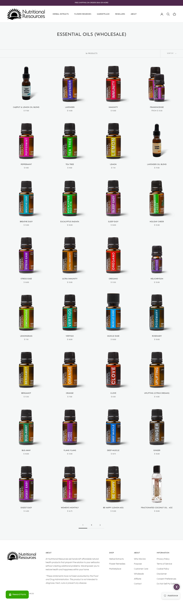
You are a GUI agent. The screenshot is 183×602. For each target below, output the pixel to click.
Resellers (120, 14)
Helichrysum (157, 279)
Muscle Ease (113, 336)
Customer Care (141, 569)
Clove (113, 393)
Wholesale (139, 574)
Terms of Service (164, 564)
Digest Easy (26, 508)
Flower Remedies (82, 14)
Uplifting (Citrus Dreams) (156, 393)
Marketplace (103, 14)
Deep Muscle (113, 450)
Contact (138, 584)
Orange (69, 393)
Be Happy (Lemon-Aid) (113, 508)
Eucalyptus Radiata (69, 222)
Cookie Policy (163, 569)
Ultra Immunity (69, 279)
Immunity (113, 107)
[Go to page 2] (100, 525)
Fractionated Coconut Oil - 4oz (157, 508)
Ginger (156, 450)
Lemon (113, 164)
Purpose (138, 564)
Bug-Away (26, 450)
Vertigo (70, 336)
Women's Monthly (70, 508)
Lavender (69, 107)
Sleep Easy (113, 222)
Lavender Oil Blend (157, 164)
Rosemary (157, 336)
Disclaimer (162, 574)
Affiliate (137, 579)
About (134, 14)
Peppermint (26, 164)
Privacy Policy (163, 559)
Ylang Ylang (69, 450)
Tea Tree (70, 164)
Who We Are (140, 559)
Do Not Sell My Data (166, 584)
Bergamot (26, 393)
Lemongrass (26, 336)
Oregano (113, 279)
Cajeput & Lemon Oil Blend (26, 107)
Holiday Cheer (157, 222)
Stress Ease (26, 279)
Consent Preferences (166, 579)
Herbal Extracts (61, 14)
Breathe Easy (26, 222)
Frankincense (157, 107)
